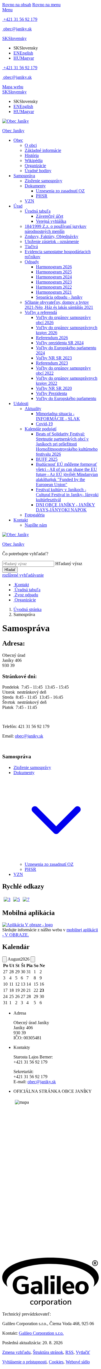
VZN (29, 201)
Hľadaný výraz (68, 563)
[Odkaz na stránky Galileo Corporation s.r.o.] (50, 1304)
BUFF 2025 (47, 459)
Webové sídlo (78, 1361)
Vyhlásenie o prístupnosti (24, 1361)
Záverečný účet (49, 216)
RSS (69, 1352)
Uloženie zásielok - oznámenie (52, 241)
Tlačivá (31, 246)
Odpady (32, 261)
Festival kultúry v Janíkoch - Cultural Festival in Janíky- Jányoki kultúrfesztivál (67, 494)
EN (23, 53)
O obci (31, 145)
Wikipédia (34, 160)
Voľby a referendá (41, 312)
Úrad (17, 206)
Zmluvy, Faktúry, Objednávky (51, 236)
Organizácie (35, 165)
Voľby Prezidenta (51, 393)
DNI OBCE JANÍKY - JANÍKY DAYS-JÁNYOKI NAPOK (65, 507)
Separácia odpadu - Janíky (59, 297)
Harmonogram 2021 (54, 292)
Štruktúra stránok (48, 1352)
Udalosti (20, 403)
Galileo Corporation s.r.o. (41, 1333)
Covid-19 (44, 423)
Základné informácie (43, 150)
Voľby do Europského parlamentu (66, 398)
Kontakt (20, 520)
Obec (18, 140)
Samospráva (24, 175)
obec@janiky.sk (29, 736)
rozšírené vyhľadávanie (23, 575)
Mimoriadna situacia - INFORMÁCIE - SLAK (58, 416)
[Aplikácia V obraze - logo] (27, 924)
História (32, 155)
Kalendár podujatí (40, 428)
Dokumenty (35, 185)
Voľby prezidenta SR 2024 (60, 342)
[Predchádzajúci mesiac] (4, 959)
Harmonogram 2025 (54, 271)
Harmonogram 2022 (54, 287)
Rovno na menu (46, 4)
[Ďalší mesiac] (33, 959)
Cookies (56, 1361)
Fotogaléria (35, 514)
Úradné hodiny (38, 170)
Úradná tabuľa (37, 211)
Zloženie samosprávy (43, 180)
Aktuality (33, 408)
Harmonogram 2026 (54, 266)
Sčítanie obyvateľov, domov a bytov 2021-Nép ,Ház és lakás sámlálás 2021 (59, 305)
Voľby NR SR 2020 (54, 388)
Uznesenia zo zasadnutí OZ (60, 190)
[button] (14, 38)
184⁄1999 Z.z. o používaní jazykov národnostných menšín (55, 229)
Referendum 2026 (52, 337)
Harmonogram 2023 (54, 282)
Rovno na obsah (16, 4)
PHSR (41, 196)
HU (23, 58)
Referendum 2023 (52, 363)
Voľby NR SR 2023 (54, 358)
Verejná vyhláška (51, 221)
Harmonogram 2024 (54, 277)
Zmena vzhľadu (16, 1352)
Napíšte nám (36, 525)
